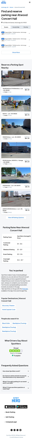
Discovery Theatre (8, 305)
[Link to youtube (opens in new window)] (20, 430)
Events (6, 27)
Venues (11, 7)
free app (25, 289)
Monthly (26, 27)
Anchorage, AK (4, 7)
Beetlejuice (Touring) (19, 323)
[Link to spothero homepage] (16, 400)
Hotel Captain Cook (8, 309)
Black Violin (6, 323)
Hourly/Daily (16, 27)
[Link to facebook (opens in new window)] (12, 430)
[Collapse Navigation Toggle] (30, 2)
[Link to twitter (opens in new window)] (17, 430)
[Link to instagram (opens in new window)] (15, 430)
